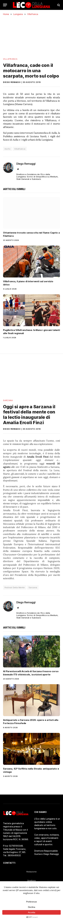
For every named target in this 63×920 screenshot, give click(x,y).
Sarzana (8, 400)
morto (7, 149)
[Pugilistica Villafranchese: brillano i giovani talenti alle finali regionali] (31, 310)
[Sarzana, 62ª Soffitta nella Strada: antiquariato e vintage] (31, 749)
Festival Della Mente (15, 587)
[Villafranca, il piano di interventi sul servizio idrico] (31, 261)
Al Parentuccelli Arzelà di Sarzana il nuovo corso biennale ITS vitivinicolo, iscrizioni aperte (31, 673)
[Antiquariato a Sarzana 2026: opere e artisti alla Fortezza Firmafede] (31, 700)
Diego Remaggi (12, 82)
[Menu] (5, 5)
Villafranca (10, 59)
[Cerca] (58, 5)
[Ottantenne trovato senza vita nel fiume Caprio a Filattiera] (31, 213)
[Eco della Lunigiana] (31, 5)
